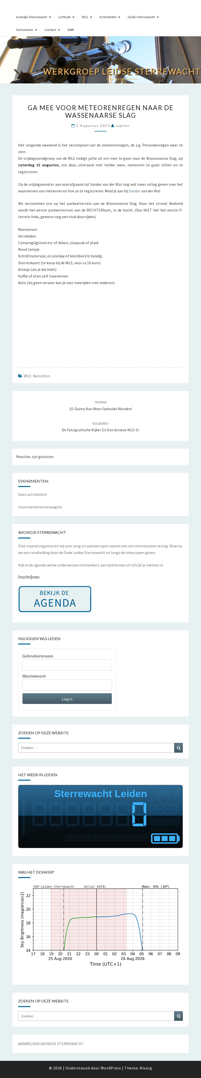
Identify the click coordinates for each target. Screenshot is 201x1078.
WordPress (111, 1067)
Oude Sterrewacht (141, 17)
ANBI (70, 29)
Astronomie (24, 29)
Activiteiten (108, 17)
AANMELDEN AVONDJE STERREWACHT (51, 1043)
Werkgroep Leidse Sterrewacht (28, 6)
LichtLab (65, 17)
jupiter (123, 125)
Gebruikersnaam (37, 656)
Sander (134, 190)
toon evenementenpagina (40, 506)
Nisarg (146, 1067)
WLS (85, 17)
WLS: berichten (37, 375)
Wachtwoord (34, 676)
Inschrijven (28, 576)
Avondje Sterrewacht (31, 17)
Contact (50, 29)
